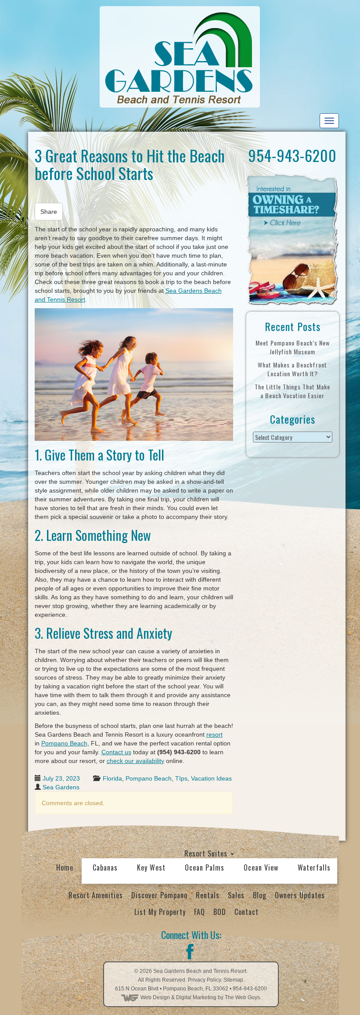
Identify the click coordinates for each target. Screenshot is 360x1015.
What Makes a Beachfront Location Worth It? (292, 369)
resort (214, 734)
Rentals (208, 895)
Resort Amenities (95, 895)
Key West (151, 867)
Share (48, 211)
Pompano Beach (64, 743)
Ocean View (261, 867)
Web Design (155, 997)
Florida (112, 778)
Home (64, 867)
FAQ (199, 912)
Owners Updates (300, 895)
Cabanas (105, 867)
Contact (246, 912)
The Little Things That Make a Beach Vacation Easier (292, 391)
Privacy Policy (204, 980)
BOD (219, 912)
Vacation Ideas (211, 778)
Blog (259, 895)
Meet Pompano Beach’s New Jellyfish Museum (293, 347)
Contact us (116, 752)
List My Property (160, 912)
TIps (181, 778)
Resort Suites (207, 853)
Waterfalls (314, 867)
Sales (236, 895)
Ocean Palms (204, 867)
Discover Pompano (159, 895)
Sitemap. (234, 980)
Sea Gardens (61, 787)
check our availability (135, 760)
